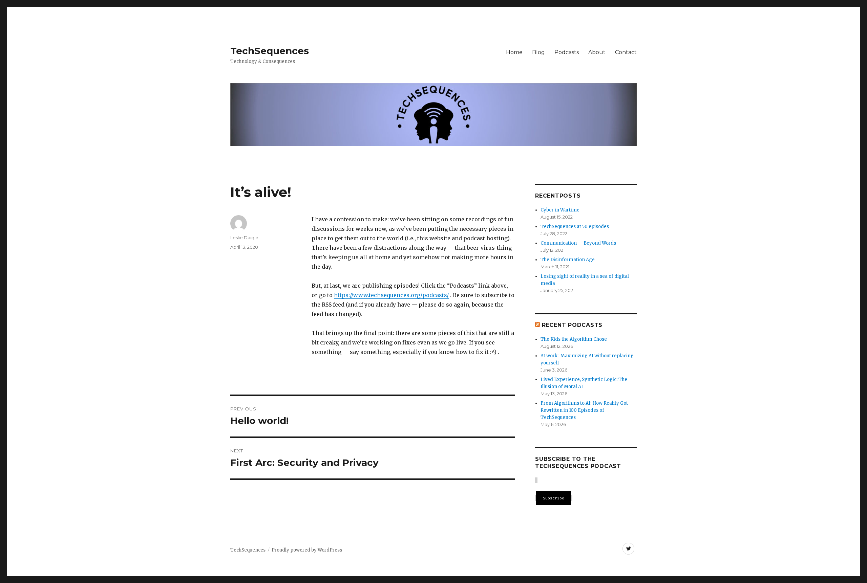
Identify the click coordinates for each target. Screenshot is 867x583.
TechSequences (269, 51)
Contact (626, 52)
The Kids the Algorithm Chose (574, 339)
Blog (538, 52)
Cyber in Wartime (560, 210)
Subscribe (553, 498)
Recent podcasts (572, 325)
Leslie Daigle (244, 237)
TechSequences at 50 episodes (575, 226)
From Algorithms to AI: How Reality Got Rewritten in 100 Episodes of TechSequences (584, 410)
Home (514, 52)
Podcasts (566, 52)
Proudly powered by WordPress (307, 550)
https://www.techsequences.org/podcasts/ (391, 295)
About (597, 52)
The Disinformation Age (568, 260)
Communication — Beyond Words (578, 243)
